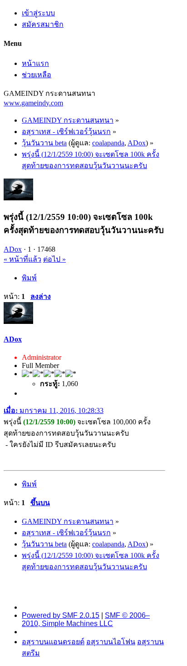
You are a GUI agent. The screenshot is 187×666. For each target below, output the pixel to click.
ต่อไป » (54, 259)
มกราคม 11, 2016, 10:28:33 (53, 410)
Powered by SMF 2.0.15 (60, 615)
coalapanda (108, 143)
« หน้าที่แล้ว (22, 259)
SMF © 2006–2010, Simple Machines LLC (86, 619)
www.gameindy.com (33, 103)
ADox (137, 143)
